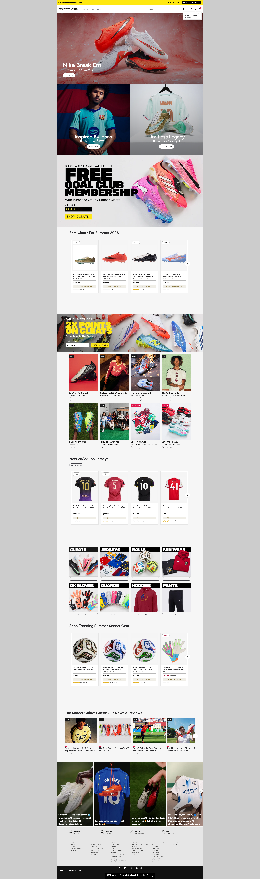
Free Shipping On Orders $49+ (69, 3)
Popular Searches (158, 842)
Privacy (113, 848)
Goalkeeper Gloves (83, 614)
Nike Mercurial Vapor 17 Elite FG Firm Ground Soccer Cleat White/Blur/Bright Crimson (114, 276)
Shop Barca (93, 146)
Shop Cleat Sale (167, 447)
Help (92, 842)
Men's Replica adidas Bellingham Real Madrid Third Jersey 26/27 (114, 507)
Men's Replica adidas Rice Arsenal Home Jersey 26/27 (172, 507)
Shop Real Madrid (107, 399)
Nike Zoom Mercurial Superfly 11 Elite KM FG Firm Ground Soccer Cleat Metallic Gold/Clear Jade (84, 276)
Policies (113, 842)
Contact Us (94, 846)
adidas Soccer (156, 846)
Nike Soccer (155, 844)
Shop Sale (135, 447)
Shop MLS (104, 447)
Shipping (113, 846)
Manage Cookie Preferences (118, 860)
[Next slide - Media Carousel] (201, 791)
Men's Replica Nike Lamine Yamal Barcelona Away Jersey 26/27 (84, 507)
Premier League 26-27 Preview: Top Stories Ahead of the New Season (80, 749)
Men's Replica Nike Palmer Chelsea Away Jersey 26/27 (142, 507)
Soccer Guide (135, 852)
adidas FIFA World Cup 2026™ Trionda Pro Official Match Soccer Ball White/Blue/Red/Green (143, 669)
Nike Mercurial (156, 862)
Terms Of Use (115, 844)
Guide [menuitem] (98, 9)
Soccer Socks (155, 850)
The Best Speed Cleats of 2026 (114, 748)
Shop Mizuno (136, 399)
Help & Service (173, 2)
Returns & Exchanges (117, 850)
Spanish (174, 844)
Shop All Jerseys (76, 465)
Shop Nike (69, 75)
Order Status (94, 852)
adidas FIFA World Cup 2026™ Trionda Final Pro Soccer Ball (83, 668)
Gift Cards (134, 846)
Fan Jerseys (114, 579)
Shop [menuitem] (83, 9)
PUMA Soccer (155, 848)
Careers (73, 846)
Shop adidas (74, 399)
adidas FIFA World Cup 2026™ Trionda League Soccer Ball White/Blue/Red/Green (113, 669)
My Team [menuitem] (90, 9)
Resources (135, 842)
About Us (73, 842)
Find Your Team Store (97, 848)
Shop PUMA (74, 447)
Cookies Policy (115, 858)
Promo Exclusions (116, 862)
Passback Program (76, 848)
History (73, 844)
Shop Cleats (130, 191)
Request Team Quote (96, 844)
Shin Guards (114, 614)
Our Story (73, 850)
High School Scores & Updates (140, 844)
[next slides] (195, 736)
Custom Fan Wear (176, 579)
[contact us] (70, 872)
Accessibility (94, 854)
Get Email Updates (96, 850)
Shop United (166, 399)
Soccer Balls (145, 579)
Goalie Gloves (155, 860)
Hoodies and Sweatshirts (145, 614)
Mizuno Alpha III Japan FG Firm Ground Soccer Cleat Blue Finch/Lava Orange (173, 276)
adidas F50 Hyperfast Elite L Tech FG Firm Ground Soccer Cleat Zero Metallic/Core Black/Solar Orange (143, 276)
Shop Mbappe (166, 146)
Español (113, 852)
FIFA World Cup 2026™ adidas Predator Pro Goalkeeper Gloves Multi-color (174, 669)
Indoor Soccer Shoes (157, 856)
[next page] (187, 263)
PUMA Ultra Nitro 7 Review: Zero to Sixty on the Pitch (183, 749)
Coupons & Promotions (138, 850)
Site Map (134, 854)
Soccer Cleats (84, 579)
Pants (176, 614)
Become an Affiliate (137, 848)
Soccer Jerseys (156, 858)
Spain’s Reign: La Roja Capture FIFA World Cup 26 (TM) (147, 749)
